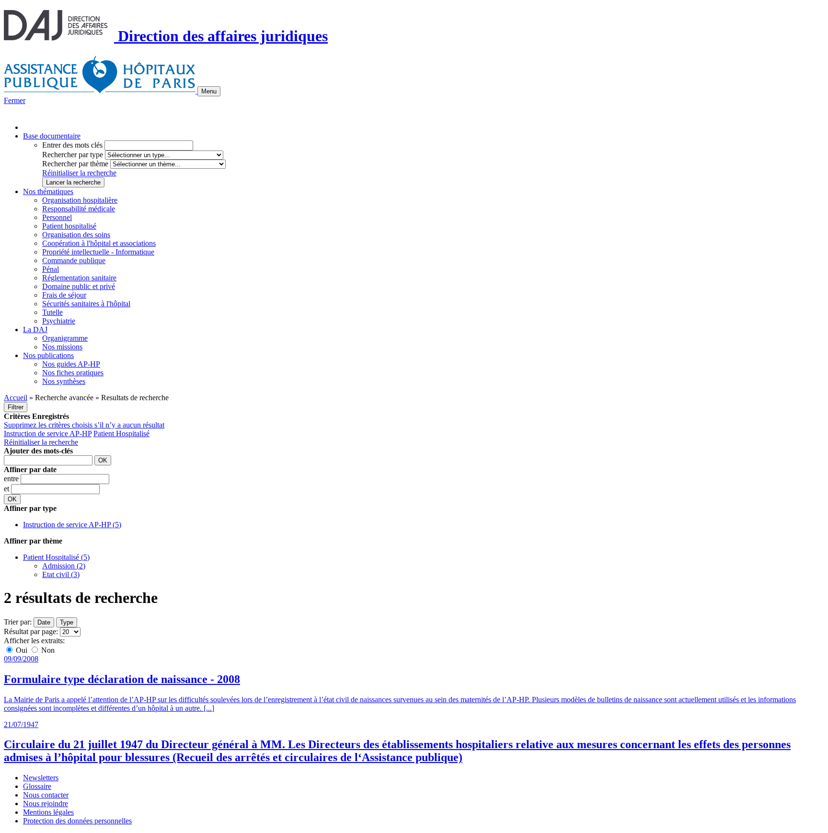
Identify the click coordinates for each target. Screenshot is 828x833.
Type (66, 622)
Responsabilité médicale (78, 209)
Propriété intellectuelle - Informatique (98, 252)
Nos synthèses (63, 381)
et (7, 489)
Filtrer (15, 407)
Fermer (14, 100)
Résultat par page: (31, 631)
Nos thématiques (48, 191)
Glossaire (37, 786)
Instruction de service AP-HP (48, 433)
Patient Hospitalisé (121, 433)
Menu (209, 91)
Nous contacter (46, 795)
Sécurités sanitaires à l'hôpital (86, 304)
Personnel (57, 217)
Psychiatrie (58, 321)
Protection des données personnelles (77, 821)
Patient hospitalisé (69, 226)
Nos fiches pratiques (73, 373)
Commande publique (73, 260)
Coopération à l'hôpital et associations (99, 243)
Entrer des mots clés (72, 145)
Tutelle (52, 312)
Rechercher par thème (75, 164)
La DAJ (35, 329)
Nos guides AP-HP (71, 364)
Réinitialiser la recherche (79, 173)
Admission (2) (63, 566)
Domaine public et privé (78, 286)
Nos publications (48, 355)
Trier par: (18, 622)
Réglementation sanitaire (79, 278)
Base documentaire (51, 136)
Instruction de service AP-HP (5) (72, 525)
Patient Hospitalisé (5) (56, 557)
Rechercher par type (72, 154)
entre (12, 478)
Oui (21, 650)
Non (47, 650)
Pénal (50, 269)
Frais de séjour (64, 295)
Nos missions (62, 347)
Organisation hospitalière (79, 200)
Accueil (15, 397)
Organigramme (65, 338)
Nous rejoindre (45, 803)
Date (43, 622)
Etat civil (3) (61, 574)
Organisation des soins (76, 235)
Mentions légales (48, 812)
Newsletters (40, 778)
